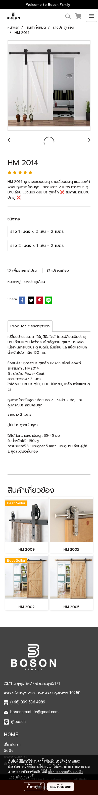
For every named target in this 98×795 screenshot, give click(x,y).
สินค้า (8, 751)
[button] (66, 16)
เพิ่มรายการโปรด (24, 270)
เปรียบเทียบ (59, 270)
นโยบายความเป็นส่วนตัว (65, 771)
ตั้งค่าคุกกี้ (34, 786)
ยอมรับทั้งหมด (60, 786)
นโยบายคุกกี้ (24, 777)
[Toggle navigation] (91, 16)
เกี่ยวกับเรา (12, 745)
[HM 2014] (49, 86)
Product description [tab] (30, 326)
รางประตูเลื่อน (34, 281)
